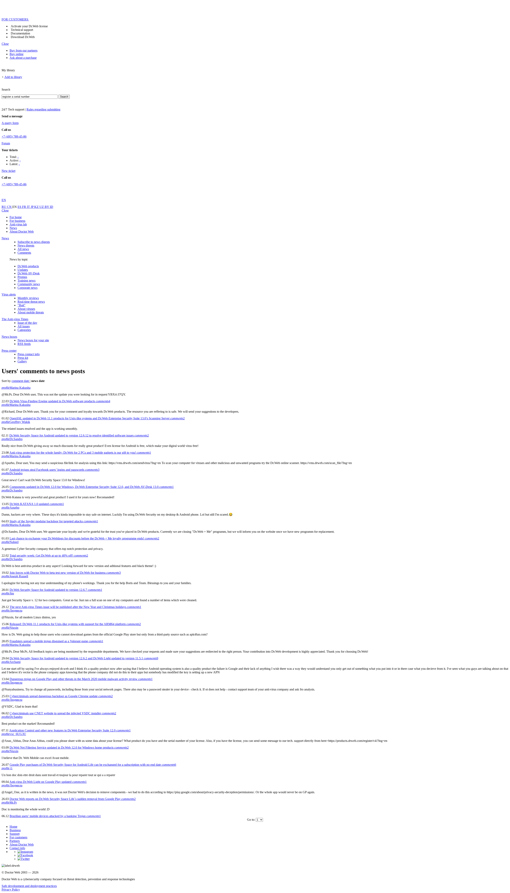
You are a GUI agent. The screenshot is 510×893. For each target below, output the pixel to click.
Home (13, 826)
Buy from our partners (23, 50)
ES (20, 207)
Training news (26, 280)
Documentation (20, 33)
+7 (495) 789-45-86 (14, 136)
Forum (6, 143)
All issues (24, 326)
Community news (29, 284)
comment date (21, 381)
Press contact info (29, 354)
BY (47, 207)
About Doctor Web (22, 231)
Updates (23, 269)
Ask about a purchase (23, 57)
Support (15, 833)
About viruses (26, 308)
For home (16, 217)
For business (17, 220)
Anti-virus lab (18, 224)
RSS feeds (24, 344)
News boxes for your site (33, 340)
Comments (24, 252)
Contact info (17, 848)
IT (29, 207)
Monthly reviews (28, 298)
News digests (26, 245)
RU (4, 207)
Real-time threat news (31, 301)
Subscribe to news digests (34, 242)
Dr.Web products (28, 266)
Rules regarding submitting (43, 109)
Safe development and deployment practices (29, 886)
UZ (42, 207)
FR (24, 207)
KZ (36, 207)
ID (51, 207)
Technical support (22, 29)
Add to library (13, 77)
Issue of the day (27, 322)
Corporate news (27, 287)
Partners (15, 841)
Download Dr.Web (23, 37)
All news (23, 249)
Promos (22, 277)
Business (15, 830)
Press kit (23, 357)
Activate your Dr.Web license (29, 26)
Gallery (22, 361)
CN (9, 207)
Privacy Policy (11, 889)
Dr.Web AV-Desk (29, 273)
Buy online (17, 54)
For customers (18, 837)
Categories (24, 330)
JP (32, 207)
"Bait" (22, 305)
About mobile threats (31, 312)
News (13, 228)
